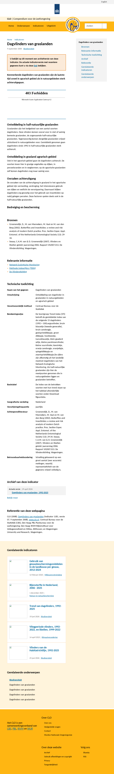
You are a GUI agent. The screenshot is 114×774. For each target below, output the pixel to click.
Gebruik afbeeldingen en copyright (58, 757)
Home (11, 26)
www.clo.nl (34, 520)
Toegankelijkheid (50, 765)
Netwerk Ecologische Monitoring (24, 265)
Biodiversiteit (28, 49)
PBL (14, 728)
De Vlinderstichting (18, 272)
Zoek (104, 26)
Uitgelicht (51, 26)
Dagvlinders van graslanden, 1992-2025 (30, 493)
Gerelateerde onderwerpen (87, 75)
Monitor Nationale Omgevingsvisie (58, 735)
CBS (9, 728)
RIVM (21, 728)
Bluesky (86, 753)
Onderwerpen (23, 26)
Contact (47, 731)
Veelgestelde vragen (52, 727)
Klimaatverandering (49, 637)
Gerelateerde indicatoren (87, 68)
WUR (30, 728)
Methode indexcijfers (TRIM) (22, 268)
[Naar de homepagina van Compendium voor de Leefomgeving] (57, 10)
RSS (84, 757)
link (35, 66)
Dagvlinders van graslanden (31, 517)
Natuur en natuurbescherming (42, 596)
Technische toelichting (91, 55)
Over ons (47, 723)
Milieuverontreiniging (53, 575)
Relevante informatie (91, 51)
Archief (84, 59)
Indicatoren (38, 26)
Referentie (86, 63)
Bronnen (85, 47)
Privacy (47, 761)
